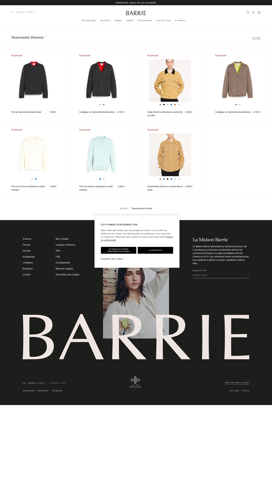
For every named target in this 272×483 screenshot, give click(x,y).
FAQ (58, 250)
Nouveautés (89, 20)
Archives (105, 20)
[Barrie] (136, 14)
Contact (26, 274)
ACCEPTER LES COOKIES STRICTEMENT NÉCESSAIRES (118, 250)
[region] (136, 241)
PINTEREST (43, 391)
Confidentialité (63, 262)
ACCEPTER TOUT (155, 250)
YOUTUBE (234, 391)
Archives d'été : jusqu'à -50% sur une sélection (136, 2)
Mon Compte (62, 238)
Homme (129, 20)
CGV (58, 256)
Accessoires (145, 20)
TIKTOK (245, 391)
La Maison (28, 262)
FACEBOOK (57, 391)
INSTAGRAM (29, 391)
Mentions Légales (64, 268)
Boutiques (28, 268)
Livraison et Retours (65, 244)
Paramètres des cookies (67, 274)
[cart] (259, 13)
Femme (118, 20)
